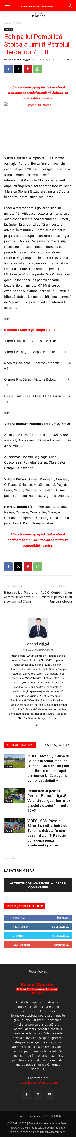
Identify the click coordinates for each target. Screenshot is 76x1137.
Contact (19, 1116)
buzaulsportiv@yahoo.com (38, 1082)
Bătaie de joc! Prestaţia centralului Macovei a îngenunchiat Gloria (20, 597)
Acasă (7, 22)
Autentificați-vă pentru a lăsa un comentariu (38, 885)
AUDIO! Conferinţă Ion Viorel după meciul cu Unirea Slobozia (56, 597)
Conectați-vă (60, 926)
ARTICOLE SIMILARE (20, 745)
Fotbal (19, 22)
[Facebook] (8, 69)
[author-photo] (38, 638)
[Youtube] (49, 1094)
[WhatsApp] (37, 69)
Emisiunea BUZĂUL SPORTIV (44, 1116)
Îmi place (63, 917)
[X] (18, 69)
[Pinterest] (28, 69)
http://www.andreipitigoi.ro (38, 649)
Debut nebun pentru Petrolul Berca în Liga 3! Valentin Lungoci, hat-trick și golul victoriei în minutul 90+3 (48, 800)
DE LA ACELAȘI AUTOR (54, 745)
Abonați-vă (61, 944)
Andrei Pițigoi (22, 59)
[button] (7, 5)
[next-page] (13, 856)
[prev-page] (7, 856)
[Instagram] (38, 725)
